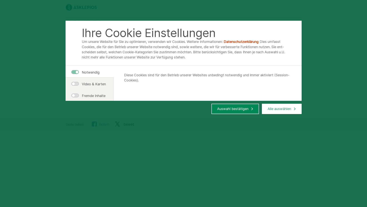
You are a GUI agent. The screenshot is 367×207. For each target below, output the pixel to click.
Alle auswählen (279, 109)
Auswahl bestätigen (232, 109)
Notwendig (91, 72)
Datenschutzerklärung (241, 42)
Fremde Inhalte (92, 96)
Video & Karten (92, 84)
